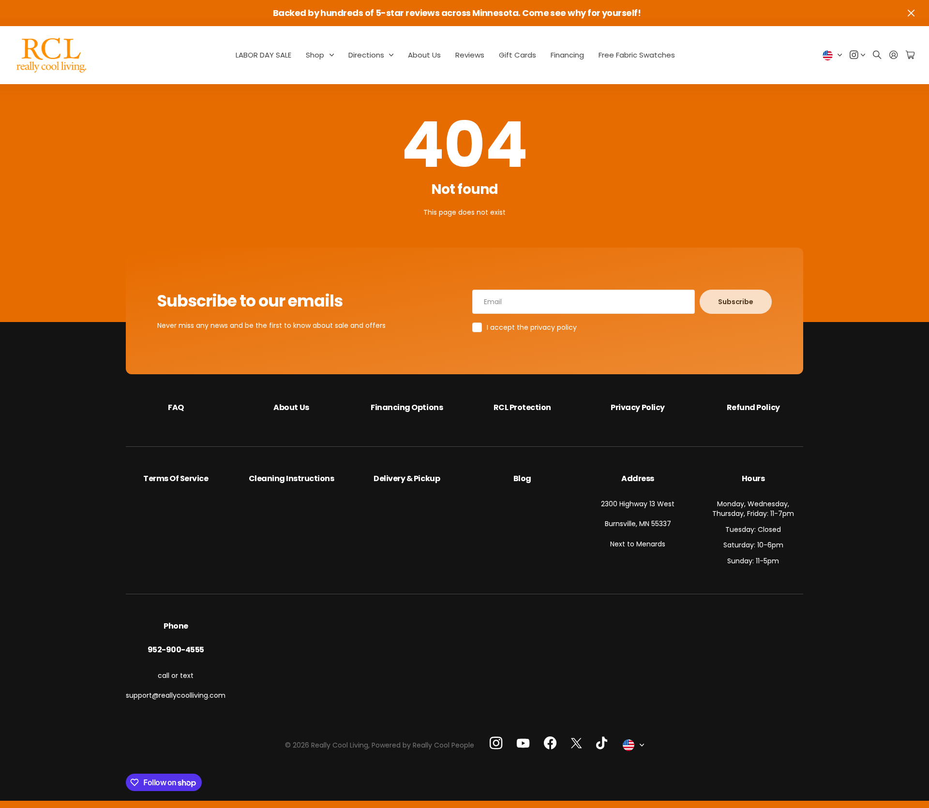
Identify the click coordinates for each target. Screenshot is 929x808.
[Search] (877, 55)
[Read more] (857, 55)
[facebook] (550, 743)
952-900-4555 (176, 649)
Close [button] (911, 13)
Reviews (469, 55)
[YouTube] (523, 743)
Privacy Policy (637, 407)
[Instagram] (496, 742)
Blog (522, 478)
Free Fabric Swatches (637, 55)
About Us (424, 55)
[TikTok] (601, 743)
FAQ (176, 407)
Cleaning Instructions (291, 478)
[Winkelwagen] (910, 55)
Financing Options (407, 407)
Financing (567, 55)
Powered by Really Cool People (423, 745)
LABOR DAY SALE (263, 55)
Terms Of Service (175, 478)
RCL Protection (522, 407)
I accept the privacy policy (532, 327)
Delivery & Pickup (407, 478)
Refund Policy (753, 407)
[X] (576, 743)
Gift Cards (517, 55)
